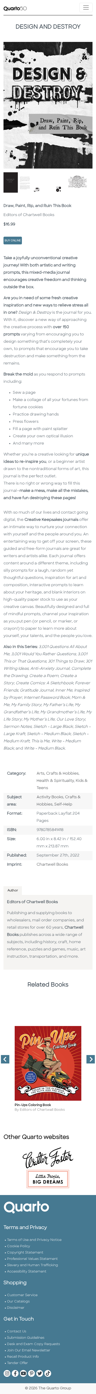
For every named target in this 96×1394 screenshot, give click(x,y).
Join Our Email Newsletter (28, 1350)
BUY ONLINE (13, 240)
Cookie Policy (18, 1246)
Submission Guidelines (25, 1338)
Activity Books (50, 797)
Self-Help (63, 804)
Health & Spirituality (55, 781)
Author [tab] (12, 890)
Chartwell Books (52, 865)
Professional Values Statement (32, 1259)
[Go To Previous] (3, 1061)
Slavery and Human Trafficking (32, 1265)
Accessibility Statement (26, 1271)
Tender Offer (17, 1363)
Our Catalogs (18, 1301)
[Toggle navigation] (86, 7)
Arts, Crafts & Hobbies (58, 774)
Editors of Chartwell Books (32, 902)
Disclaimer (15, 1308)
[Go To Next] (88, 1061)
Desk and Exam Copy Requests (33, 1344)
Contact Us (16, 1331)
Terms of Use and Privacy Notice (34, 1240)
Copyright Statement (25, 1252)
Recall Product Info (23, 1357)
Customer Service (22, 1295)
